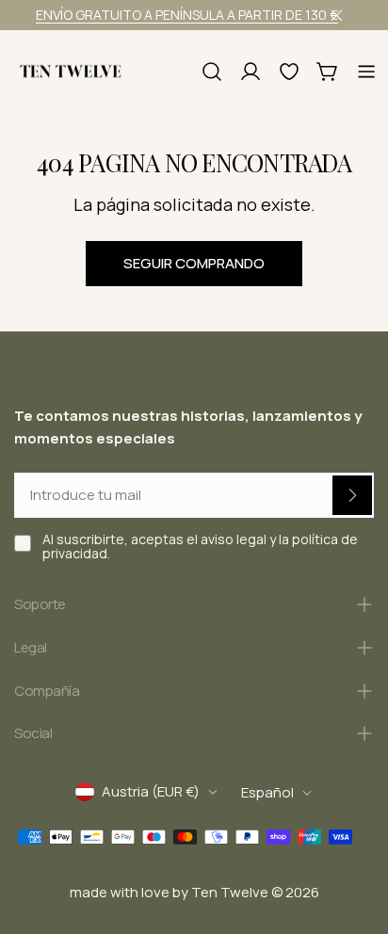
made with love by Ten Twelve (169, 892)
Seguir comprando (194, 263)
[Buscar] (212, 71)
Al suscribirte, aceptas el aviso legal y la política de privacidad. (200, 546)
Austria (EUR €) (151, 791)
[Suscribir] (352, 495)
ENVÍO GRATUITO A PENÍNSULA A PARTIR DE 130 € (187, 15)
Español (267, 792)
